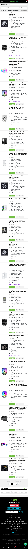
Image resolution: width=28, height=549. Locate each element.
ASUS (22, 492)
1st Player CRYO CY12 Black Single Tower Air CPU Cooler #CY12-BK (18, 38)
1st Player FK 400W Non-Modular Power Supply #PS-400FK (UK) (18, 176)
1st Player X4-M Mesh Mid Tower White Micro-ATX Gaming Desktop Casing (17, 199)
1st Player (8, 4)
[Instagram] (16, 502)
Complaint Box (14, 505)
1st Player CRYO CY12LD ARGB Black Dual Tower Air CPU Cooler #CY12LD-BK (17, 362)
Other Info (14, 532)
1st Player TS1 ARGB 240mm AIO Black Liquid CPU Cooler (17, 433)
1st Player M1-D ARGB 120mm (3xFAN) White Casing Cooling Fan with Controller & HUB (17, 63)
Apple (2, 492)
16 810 (11, 526)
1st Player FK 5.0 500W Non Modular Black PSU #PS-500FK (17, 243)
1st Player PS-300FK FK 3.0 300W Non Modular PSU (17, 13)
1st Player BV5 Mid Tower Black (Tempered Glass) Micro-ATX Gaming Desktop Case (17, 221)
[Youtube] (14, 502)
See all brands (24, 488)
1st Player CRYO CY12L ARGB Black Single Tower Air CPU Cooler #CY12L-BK (17, 83)
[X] (12, 502)
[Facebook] (10, 502)
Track (20, 511)
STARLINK (14, 492)
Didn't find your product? (14, 508)
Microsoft (8, 492)
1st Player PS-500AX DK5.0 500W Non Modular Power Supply (17, 336)
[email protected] (14, 524)
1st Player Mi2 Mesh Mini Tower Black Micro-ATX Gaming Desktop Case (17, 132)
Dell (26, 492)
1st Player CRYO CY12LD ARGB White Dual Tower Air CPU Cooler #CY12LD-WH (18, 385)
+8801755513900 (11, 528)
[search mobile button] (25, 1)
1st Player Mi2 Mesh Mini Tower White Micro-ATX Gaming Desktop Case (17, 265)
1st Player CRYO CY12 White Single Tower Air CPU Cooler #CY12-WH (16, 108)
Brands (4, 4)
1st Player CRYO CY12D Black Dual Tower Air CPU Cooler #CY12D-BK (16, 313)
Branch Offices (10, 517)
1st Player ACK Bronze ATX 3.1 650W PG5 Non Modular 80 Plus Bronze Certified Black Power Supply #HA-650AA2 (18, 408)
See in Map (14, 529)
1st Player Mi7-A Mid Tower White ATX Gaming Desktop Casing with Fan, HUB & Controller (17, 291)
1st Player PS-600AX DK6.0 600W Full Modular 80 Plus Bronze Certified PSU (17, 459)
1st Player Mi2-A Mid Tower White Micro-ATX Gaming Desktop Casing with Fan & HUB (18, 155)
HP (19, 492)
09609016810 (17, 526)
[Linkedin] (19, 502)
